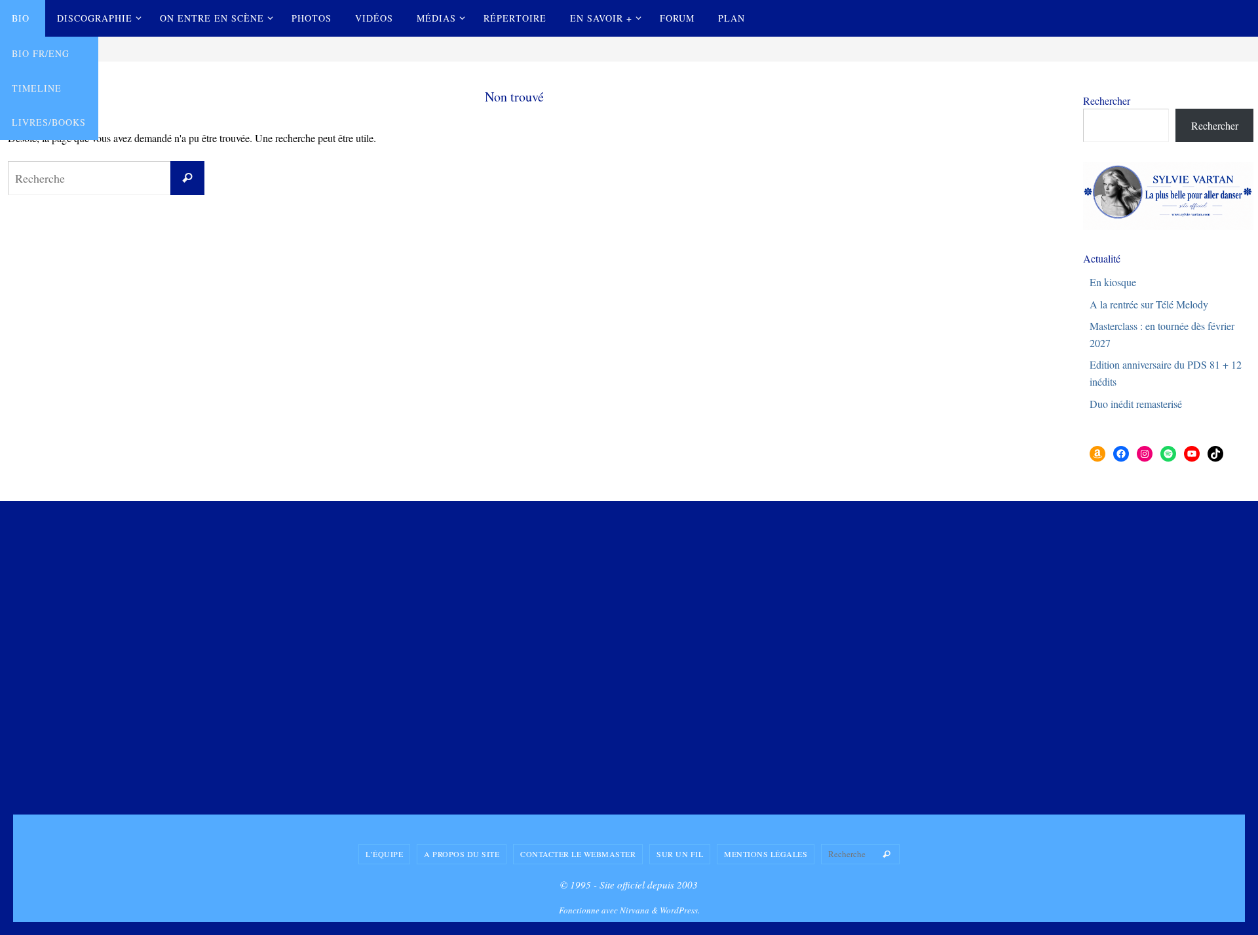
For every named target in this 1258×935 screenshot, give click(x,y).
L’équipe (384, 854)
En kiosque (1113, 282)
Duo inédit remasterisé (1136, 404)
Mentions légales (765, 854)
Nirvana (634, 910)
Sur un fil (680, 854)
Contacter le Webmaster (578, 854)
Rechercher (1106, 100)
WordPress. (680, 910)
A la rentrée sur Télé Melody (1149, 304)
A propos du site (461, 854)
